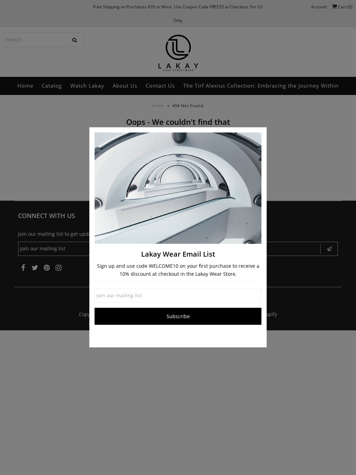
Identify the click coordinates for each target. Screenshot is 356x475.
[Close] (259, 134)
